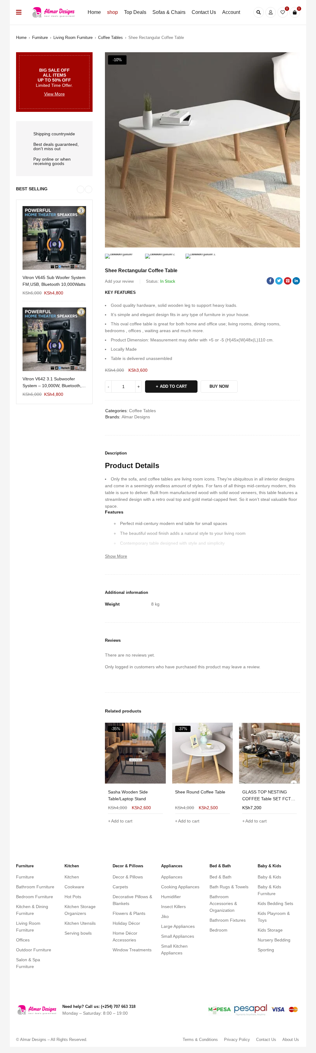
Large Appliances (178, 926)
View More (54, 93)
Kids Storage (270, 930)
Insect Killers (173, 906)
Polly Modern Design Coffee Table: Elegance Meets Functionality (269, 798)
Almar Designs (136, 416)
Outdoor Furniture (33, 949)
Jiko (165, 916)
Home (21, 37)
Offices (23, 939)
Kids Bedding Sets (275, 903)
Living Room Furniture (73, 37)
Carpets (120, 886)
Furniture (40, 37)
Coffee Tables (110, 37)
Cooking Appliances (180, 886)
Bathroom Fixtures (228, 920)
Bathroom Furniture (35, 886)
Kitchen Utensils (80, 923)
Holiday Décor (126, 923)
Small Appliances (177, 936)
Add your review (119, 281)
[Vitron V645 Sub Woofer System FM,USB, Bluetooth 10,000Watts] (54, 238)
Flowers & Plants (129, 913)
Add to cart (173, 386)
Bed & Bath (220, 876)
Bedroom (218, 930)
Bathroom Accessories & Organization (223, 903)
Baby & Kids (269, 876)
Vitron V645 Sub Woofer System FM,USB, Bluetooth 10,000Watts (54, 281)
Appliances (171, 876)
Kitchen (71, 876)
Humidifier (171, 896)
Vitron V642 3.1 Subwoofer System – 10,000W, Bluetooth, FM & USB (52, 382)
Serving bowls (78, 933)
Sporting (266, 949)
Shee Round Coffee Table (133, 791)
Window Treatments (132, 949)
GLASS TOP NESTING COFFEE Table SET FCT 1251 (199, 798)
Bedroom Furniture (34, 896)
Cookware (74, 886)
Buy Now (219, 386)
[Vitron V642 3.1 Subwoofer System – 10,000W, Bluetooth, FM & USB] (54, 339)
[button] (292, 60)
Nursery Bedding (274, 939)
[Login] (270, 12)
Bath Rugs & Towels (229, 886)
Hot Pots (72, 896)
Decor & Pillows (128, 876)
